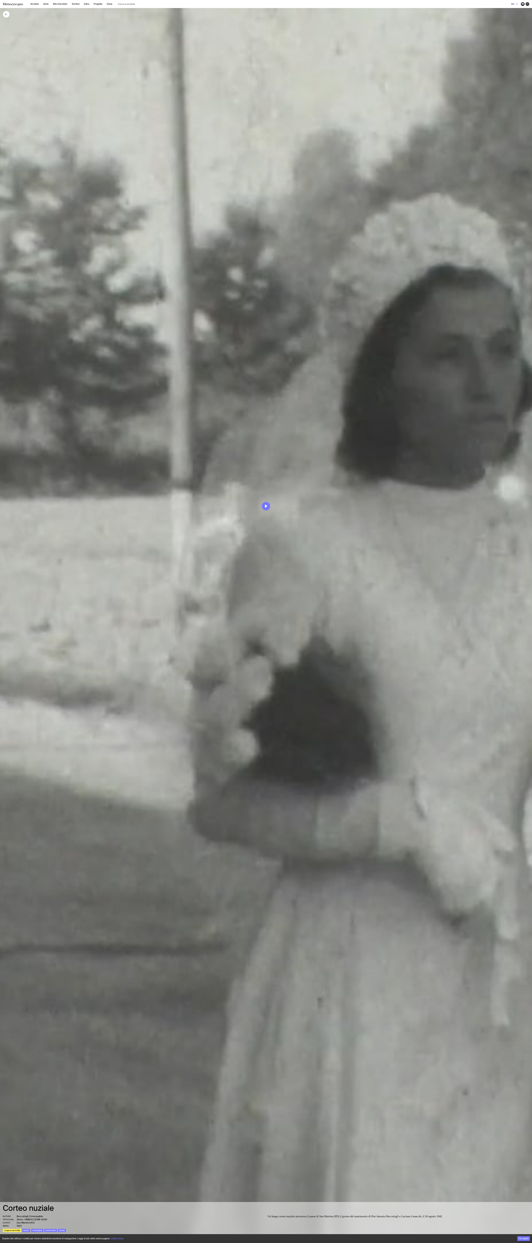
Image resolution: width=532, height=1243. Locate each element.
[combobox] (140, 4)
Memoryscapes (13, 4)
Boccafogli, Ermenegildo (30, 1216)
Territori (76, 3)
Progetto (98, 3)
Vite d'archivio (60, 3)
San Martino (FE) (25, 1222)
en (512, 3)
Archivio (34, 3)
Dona (109, 3)
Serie (45, 3)
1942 (19, 1225)
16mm (20, 1219)
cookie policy (116, 1238)
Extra (86, 3)
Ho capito (524, 1238)
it (517, 3)
